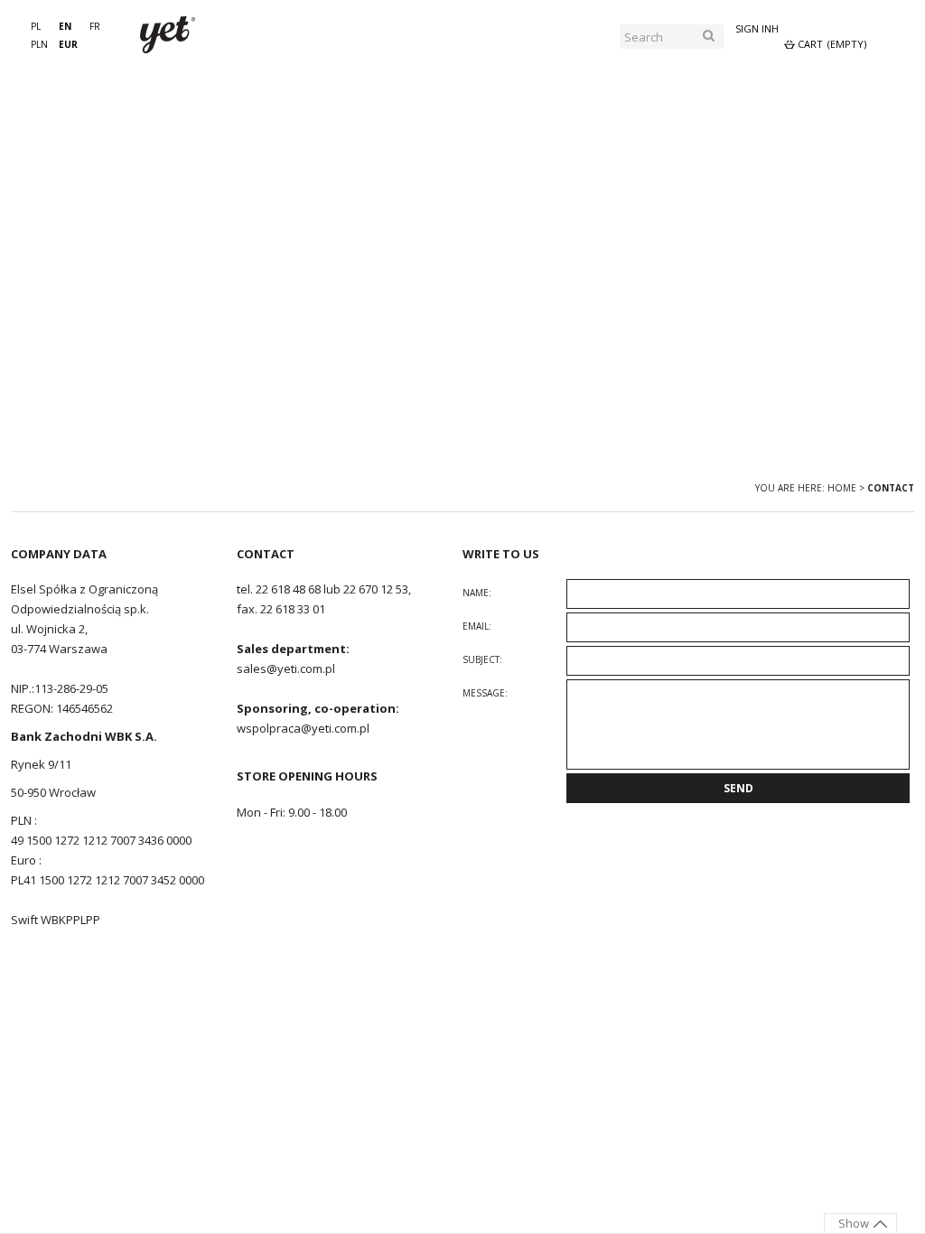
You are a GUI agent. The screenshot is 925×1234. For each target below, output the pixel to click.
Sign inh (757, 28)
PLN (39, 44)
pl (36, 26)
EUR (68, 44)
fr (94, 26)
